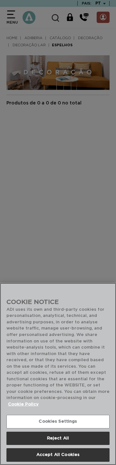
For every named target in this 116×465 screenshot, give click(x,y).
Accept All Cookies (58, 455)
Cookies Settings (58, 421)
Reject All (58, 438)
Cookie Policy (23, 404)
